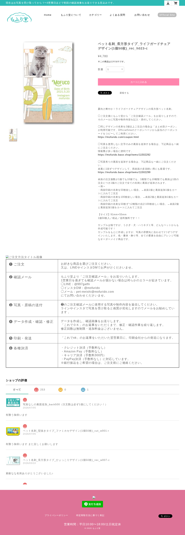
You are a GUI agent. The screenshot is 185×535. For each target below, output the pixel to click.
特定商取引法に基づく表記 (90, 515)
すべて (17, 389)
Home (47, 15)
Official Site (167, 15)
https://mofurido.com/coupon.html (118, 137)
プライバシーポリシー (56, 515)
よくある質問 (117, 15)
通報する (124, 93)
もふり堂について (71, 15)
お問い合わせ (142, 15)
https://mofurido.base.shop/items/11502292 (124, 154)
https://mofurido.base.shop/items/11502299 (124, 172)
